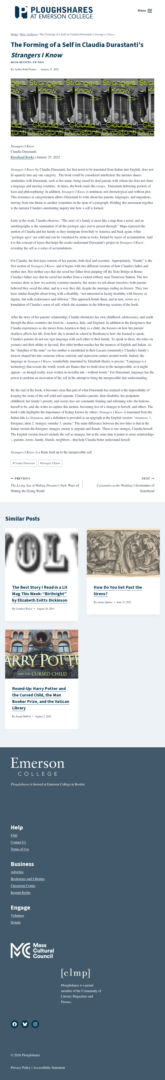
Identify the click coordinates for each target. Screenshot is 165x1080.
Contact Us (18, 842)
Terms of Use (20, 849)
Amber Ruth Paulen (25, 69)
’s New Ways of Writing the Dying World (45, 484)
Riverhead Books (22, 157)
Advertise (17, 871)
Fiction (38, 62)
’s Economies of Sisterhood (125, 484)
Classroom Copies (23, 885)
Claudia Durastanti (24, 463)
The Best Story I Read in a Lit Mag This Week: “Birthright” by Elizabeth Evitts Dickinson (39, 593)
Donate (16, 922)
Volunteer (17, 915)
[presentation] (41, 552)
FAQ (14, 835)
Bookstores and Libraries (28, 878)
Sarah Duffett (23, 716)
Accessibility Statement (49, 1067)
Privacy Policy (21, 1067)
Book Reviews (21, 62)
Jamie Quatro (105, 602)
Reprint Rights (21, 892)
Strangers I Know (50, 463)
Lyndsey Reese (24, 608)
